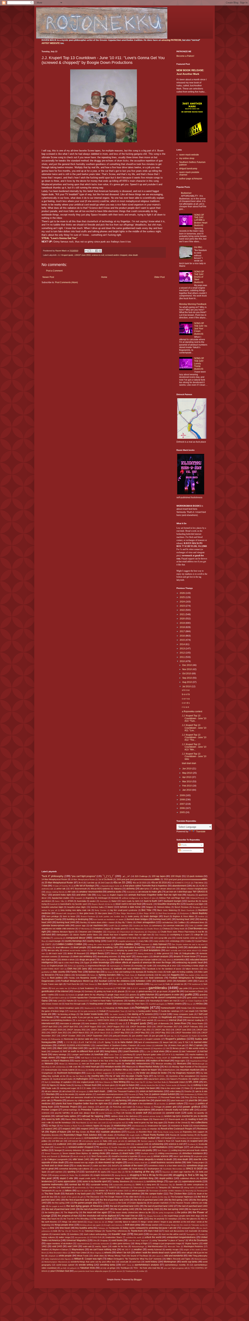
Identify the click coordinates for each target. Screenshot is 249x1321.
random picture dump (152, 1116)
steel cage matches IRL (184, 1172)
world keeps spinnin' (65, 1265)
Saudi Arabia (180, 1141)
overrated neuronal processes (110, 1094)
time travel (65, 1228)
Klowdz (102, 1039)
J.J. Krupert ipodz (65, 255)
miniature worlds (113, 1066)
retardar (153, 1129)
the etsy (163, 1197)
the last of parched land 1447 (94, 1209)
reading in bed (195, 1119)
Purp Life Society (124, 1113)
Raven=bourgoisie (107, 1119)
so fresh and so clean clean (55, 1165)
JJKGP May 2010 (121, 1032)
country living (93, 941)
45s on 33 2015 (139, 883)
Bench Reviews (182, 907)
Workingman (170, 1261)
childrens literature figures (63, 932)
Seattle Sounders (118, 1147)
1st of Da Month (105, 879)
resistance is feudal (179, 1126)
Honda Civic (186, 1008)
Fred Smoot (89, 984)
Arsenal (114, 898)
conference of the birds (126, 938)
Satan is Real (164, 1141)
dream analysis (160, 956)
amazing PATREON (171, 40)
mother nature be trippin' (145, 1070)
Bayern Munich (98, 904)
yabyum (73, 1268)
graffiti (188, 994)
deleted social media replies (75, 950)
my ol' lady (114, 1076)
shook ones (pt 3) (80, 1156)
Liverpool (55, 1051)
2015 (182, 640)
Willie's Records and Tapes (178, 1259)
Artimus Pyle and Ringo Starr (172, 898)
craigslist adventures (126, 941)
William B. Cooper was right (88, 1259)
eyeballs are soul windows (127, 968)
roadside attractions (111, 1132)
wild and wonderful (173, 1255)
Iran (103, 1023)
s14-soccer (73, 1141)
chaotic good (119, 928)
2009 (182, 795)
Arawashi (78, 898)
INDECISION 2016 (105, 1020)
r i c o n (185, 707)
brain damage (151, 916)
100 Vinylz (176, 876)
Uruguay (104, 1240)
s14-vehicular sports (90, 1141)
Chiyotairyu (152, 932)
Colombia (46, 938)
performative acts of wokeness (143, 1097)
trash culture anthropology (95, 1234)
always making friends (55, 892)
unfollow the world (133, 1237)
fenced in (49, 975)
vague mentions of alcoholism (59, 1243)
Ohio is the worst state (170, 1088)
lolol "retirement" (189, 1051)
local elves (159, 1051)
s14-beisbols (109, 1138)
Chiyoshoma (139, 932)
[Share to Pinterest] (100, 251)
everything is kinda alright (192, 966)
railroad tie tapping (92, 1115)
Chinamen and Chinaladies (90, 932)
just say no (171, 1036)
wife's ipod (156, 1256)
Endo (44, 966)
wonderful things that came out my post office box (93, 1262)
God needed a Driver (193, 991)
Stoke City (73, 1175)
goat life (175, 991)
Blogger (138, 1279)
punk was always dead (84, 1113)
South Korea (137, 1169)
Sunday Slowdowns (121, 1181)
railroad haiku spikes (66, 1116)
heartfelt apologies (156, 1004)
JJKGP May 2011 (142, 1032)
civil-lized (46, 934)
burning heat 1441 (162, 919)
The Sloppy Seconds (152, 1216)
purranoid (157, 1113)
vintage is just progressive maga (166, 1243)
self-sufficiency (196, 1147)
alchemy (130, 888)
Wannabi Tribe (174, 1246)
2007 (182, 804)
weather (138, 1249)
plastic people (120, 1103)
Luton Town (114, 1055)
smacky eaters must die (137, 1163)
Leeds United (145, 1045)
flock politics (56, 978)
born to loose (69, 916)
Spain (44, 1172)
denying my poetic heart (128, 950)
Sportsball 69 (91, 1172)
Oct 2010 (187, 673)
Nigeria (53, 1085)
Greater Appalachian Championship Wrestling (90, 997)
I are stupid (189, 1011)
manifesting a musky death (155, 1058)
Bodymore (184, 913)
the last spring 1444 (174, 1209)
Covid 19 (110, 941)
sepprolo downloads (94, 1150)
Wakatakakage (138, 1246)
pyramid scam (173, 1113)
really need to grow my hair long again (146, 1122)
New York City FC (138, 1082)
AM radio (71, 892)
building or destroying (77, 919)
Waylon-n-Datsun (60, 1249)
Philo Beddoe (199, 1097)
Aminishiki (131, 892)
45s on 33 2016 (159, 882)
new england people (85, 1082)
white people (65, 1255)
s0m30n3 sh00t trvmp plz (55, 1138)
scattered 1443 (104, 1144)
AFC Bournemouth (78, 889)
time (52, 1228)
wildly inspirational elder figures (58, 1259)
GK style (131, 991)
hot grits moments (88, 1011)
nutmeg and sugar (68, 1088)
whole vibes (99, 1256)
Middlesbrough (198, 1064)
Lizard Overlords (130, 1051)
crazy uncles (159, 941)
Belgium (149, 907)
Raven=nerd (158, 1119)
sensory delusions (73, 1150)
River (92, 1132)
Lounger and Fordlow (81, 1054)
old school (66, 1091)
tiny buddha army (84, 1228)
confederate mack (102, 938)
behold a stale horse (130, 907)
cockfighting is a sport (180, 935)
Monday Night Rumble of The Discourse (189, 1067)
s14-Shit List (57, 1141)
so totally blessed (81, 1165)
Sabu (105, 1141)
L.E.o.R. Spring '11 (105, 1042)
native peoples (135, 1079)
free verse (118, 984)
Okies (187, 1088)
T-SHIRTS (111, 1187)
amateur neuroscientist (90, 891)
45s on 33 (119, 882)
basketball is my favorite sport (74, 904)
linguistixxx (158, 1048)
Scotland (191, 1144)
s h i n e (186, 690)
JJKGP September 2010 (97, 1036)
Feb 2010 (187, 785)
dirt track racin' (55, 953)
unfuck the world (153, 1237)
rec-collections (199, 1122)
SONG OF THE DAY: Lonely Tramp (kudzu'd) (199, 363)
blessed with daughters (66, 913)
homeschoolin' (168, 1008)
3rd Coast (105, 883)
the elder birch (132, 1197)
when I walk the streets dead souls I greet (156, 1252)
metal (128, 1063)
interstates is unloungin (70, 1023)
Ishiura (112, 1023)
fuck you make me (59, 988)
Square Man (116, 1172)
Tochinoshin (114, 1228)
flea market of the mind (195, 975)
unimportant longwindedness (181, 1237)
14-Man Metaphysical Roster (54, 879)
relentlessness (138, 1126)
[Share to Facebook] (96, 251)
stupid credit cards (87, 1178)
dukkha (103, 960)
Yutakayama (130, 1271)
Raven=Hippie (142, 1119)
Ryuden (204, 1135)
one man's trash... (98, 1091)
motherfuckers (168, 1070)
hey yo (189, 1004)
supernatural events (192, 1181)
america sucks (114, 891)
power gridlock (191, 1106)
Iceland (144, 1017)
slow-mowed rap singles (110, 1162)
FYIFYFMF (121, 988)
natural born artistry (157, 1079)
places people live (141, 1100)
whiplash (52, 1256)
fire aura (162, 975)
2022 (182, 610)
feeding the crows (155, 972)
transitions (74, 1234)
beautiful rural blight (194, 904)
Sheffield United (147, 1153)
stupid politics (166, 1178)
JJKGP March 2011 (80, 1032)
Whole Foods (83, 1256)
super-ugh (173, 1181)
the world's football (103, 1218)
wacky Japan (101, 1246)
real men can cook (98, 1123)
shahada (114, 1153)
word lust (136, 1262)
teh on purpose (138, 1190)
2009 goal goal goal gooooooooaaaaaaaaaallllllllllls (138, 879)
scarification (47, 1144)
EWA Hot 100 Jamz (77, 968)
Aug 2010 (187, 682)
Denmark (110, 950)
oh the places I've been (143, 1088)
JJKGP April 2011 (70, 1026)
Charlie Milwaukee (136, 929)
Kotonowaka (113, 1039)
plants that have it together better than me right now (82, 1103)
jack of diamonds (161, 1023)
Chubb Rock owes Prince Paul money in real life (182, 932)
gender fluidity (199, 988)
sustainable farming (99, 1184)
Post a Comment (54, 270)
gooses (133, 995)
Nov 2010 (187, 669)
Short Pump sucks (99, 1156)
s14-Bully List (125, 1138)
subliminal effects (188, 1178)
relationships (120, 1125)
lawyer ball (167, 1042)
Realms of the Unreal (177, 1122)
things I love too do (95, 1222)
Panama (131, 1094)
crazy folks (144, 941)
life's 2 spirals (196, 1045)
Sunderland (138, 1182)
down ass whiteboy (82, 956)
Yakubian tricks (87, 1268)
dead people (79, 947)
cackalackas (167, 922)
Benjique (196, 907)
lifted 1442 (62, 1048)
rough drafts (135, 1135)
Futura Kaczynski (105, 988)
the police (182, 1212)
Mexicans (181, 1063)
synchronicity (80, 1188)
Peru (187, 1097)
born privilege (52, 916)
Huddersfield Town (116, 1011)
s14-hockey (181, 1138)
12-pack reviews (194, 876)
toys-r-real (153, 1231)
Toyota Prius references (116, 1231)
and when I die (83, 895)
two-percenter (80, 1237)
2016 (182, 636)
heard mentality (124, 1004)
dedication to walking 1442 (137, 947)
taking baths (189, 1188)
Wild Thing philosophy (198, 1256)
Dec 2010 (187, 665)
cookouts (145, 938)
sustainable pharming (122, 1185)
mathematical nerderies (133, 1060)
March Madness (61, 1060)
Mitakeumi (130, 1067)
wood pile (124, 1262)
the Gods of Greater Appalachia (132, 1203)
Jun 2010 (187, 768)
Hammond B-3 (83, 1001)
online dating (175, 1091)
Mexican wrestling (164, 1063)
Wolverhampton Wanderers (55, 1262)
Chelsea (166, 928)
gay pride (183, 988)
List (167, 1048)
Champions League (101, 928)
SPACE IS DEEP (194, 1168)
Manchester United (131, 1057)
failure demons (192, 969)
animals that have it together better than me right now (155, 895)
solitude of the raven (133, 1165)
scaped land (196, 1141)
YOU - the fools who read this (146, 1268)
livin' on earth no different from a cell (81, 1051)
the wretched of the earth (130, 1218)
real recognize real (117, 1123)
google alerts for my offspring (91, 995)
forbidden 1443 (164, 981)
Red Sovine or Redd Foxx (71, 1126)
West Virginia (95, 1253)
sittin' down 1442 (102, 1159)
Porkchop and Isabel (122, 1107)
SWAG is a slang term (145, 1184)
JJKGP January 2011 (76, 1030)
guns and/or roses (195, 997)
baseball (53, 904)
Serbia (110, 1150)
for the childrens (121, 981)
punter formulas (105, 1113)
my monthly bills (95, 1076)
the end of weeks (149, 1197)
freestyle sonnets (135, 984)
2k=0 (80, 883)
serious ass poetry (143, 1150)
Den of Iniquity (96, 950)
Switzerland (66, 1187)
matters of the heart (160, 1060)
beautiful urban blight (76, 907)
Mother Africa (121, 1070)
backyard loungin (172, 901)
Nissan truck (90, 1085)
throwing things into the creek (175, 1225)
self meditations (160, 1147)
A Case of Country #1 (62, 886)
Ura (94, 1240)
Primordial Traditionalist (93, 1109)
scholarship (158, 1144)
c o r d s (186, 703)
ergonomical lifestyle (97, 966)
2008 (182, 799)
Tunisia (202, 1234)
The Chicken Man (178, 1193)
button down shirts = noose (102, 922)
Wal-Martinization (155, 1246)
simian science (160, 1156)
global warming (145, 991)
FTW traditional (193, 984)
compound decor (75, 937)
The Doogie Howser (113, 1197)
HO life (99, 1008)
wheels (107, 1252)
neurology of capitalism (61, 1082)
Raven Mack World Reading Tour (80, 1119)
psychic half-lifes (62, 1113)
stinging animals (59, 1175)
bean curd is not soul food (128, 904)
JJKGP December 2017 (167, 1026)
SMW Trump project (195, 1162)
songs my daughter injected (105, 1169)
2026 (182, 593)
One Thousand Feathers (124, 1091)
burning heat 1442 (185, 919)
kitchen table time (86, 1039)
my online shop (186, 158)
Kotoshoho (127, 1039)
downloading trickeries (107, 956)
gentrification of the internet (55, 991)
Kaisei (194, 1036)
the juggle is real (56, 1206)
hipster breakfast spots (69, 1008)
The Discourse (92, 1197)
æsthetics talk (47, 889)
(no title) (198, 247)
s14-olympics (194, 1138)
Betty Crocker (100, 910)
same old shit (118, 1141)
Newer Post (48, 277)
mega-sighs (180, 1061)
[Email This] (86, 251)
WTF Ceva (126, 1265)
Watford (45, 1249)
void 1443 (57, 1246)
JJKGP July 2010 (122, 1030)
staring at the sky (144, 1171)
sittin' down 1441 (81, 1159)
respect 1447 (123, 1128)
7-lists (44, 885)
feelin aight (171, 972)
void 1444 (72, 1246)
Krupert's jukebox (176, 1038)
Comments (186, 850)
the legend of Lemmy (198, 1209)
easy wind (166, 960)
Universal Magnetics (76, 1240)
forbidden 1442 (143, 981)
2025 (182, 597)
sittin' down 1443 (124, 1159)
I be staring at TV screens (140, 1014)
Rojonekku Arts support (193, 1132)
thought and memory (113, 1225)
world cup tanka (189, 1261)
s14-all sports (75, 1138)
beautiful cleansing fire (168, 904)
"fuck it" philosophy (52, 876)
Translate (200, 831)
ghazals (121, 991)
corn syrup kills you (162, 938)
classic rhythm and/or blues (85, 935)
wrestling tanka (107, 1265)
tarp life (58, 1191)
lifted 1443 (78, 1048)
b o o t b (186, 694)
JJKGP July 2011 (143, 1030)
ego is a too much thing (68, 962)
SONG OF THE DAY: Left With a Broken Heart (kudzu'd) (200, 220)
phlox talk (46, 1100)
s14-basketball (91, 1138)
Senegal (57, 1150)
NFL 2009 (193, 1082)
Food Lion (138, 978)
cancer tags (80, 925)
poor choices (88, 1107)
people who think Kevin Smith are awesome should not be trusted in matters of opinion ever (85, 1097)
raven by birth (53, 1119)
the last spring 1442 (124, 1209)
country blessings (73, 941)
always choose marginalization (194, 889)
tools (55, 1231)
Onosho (187, 1091)
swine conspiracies (195, 1184)
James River (180, 1023)
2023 (182, 606)
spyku (103, 1172)
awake (93, 901)
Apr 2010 (187, 777)
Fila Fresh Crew (127, 975)
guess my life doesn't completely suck (163, 997)
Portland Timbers (143, 1107)
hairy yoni (57, 1001)
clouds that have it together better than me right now (127, 935)
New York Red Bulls (157, 1082)
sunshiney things (154, 1181)
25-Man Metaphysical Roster (59, 882)
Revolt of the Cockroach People (176, 1128)
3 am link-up (91, 883)
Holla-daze (123, 1008)
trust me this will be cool (172, 1234)
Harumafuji (154, 1001)
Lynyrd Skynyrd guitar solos (148, 1054)
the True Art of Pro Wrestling (76, 1219)
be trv (110, 904)
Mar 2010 (187, 781)
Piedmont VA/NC (103, 1100)
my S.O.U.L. (159, 1076)
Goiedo (71, 995)
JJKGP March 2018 (102, 1033)
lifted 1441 (47, 1048)
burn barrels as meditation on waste (108, 919)
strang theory (120, 1175)
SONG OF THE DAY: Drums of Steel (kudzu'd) (199, 277)
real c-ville (46, 1122)
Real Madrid (81, 1123)
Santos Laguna (147, 1141)
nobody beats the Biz (149, 1085)
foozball (103, 981)
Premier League (50, 1109)
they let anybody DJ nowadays (163, 1219)
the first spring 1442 (178, 1200)
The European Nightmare (182, 1197)
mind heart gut (92, 1066)
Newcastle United (177, 1082)
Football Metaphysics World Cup (77, 981)
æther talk (61, 889)
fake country (59, 972)
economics (179, 959)
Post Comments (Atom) (66, 282)
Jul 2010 (186, 686)
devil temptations (151, 950)
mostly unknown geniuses (99, 1070)
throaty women (151, 1225)
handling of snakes (136, 1001)
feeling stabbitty (186, 972)
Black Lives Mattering (167, 910)
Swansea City (166, 1185)
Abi (193, 886)
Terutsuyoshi (202, 1191)
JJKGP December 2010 (140, 1026)
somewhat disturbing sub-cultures (74, 1169)
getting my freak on (105, 991)
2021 (182, 614)
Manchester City (111, 1057)
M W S (169, 1055)
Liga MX (92, 1048)
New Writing (120, 1082)
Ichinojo (154, 1017)
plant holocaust (177, 1100)
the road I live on (129, 1215)
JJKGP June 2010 (82, 255)
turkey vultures (48, 1237)
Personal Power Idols (170, 1097)
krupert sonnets (153, 1039)
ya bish (64, 1268)
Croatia (187, 941)
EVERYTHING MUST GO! (53, 969)
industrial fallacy (127, 1020)
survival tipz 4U (77, 1184)
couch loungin (54, 941)
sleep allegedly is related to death (155, 1159)
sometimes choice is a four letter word (165, 1165)
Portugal (157, 1107)
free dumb (103, 984)
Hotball (102, 1011)
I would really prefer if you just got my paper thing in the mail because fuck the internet (98, 1017)
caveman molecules (175, 925)
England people (56, 966)
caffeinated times (196, 922)
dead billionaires (63, 947)
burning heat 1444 (66, 922)
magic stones (48, 1057)
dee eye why (53, 950)
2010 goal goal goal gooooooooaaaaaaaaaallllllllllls (185, 879)
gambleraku (158, 988)
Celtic (191, 926)
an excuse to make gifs (149, 891)
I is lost (162, 1014)
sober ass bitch (100, 1165)
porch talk (104, 1107)
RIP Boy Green (79, 1132)
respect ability (141, 1129)
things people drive (64, 1225)
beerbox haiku (97, 907)
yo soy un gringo (108, 1268)
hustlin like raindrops (170, 1011)
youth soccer (116, 1271)
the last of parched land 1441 (124, 1206)
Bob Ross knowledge (168, 913)
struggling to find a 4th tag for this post (149, 1175)
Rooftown (121, 1135)
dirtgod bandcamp (188, 168)
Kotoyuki (139, 1039)
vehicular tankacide (101, 1244)
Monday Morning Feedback (192, 304)
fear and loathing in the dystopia (129, 972)
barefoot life (193, 901)
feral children (65, 975)
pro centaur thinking (118, 1110)
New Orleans (104, 1082)
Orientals (50, 1094)
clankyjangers (62, 935)
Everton (127, 966)
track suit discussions (174, 1231)
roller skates (108, 1135)
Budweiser (186, 193)
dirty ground (127, 953)
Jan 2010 (187, 790)
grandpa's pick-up (58, 998)
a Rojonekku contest (192, 711)
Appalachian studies (61, 898)
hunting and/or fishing (147, 1011)
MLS (166, 1067)
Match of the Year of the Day (105, 1061)
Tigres (44, 1228)
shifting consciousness (168, 1153)
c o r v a (186, 698)
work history (151, 1261)
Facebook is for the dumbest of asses (164, 969)
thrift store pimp (132, 1225)
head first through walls (75, 1004)
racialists (46, 1116)
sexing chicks (99, 1153)
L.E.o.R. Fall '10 (84, 1042)
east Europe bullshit (148, 960)
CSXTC (48, 944)
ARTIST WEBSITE (51, 43)
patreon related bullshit (163, 1094)
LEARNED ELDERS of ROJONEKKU (73, 1045)
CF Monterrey (84, 929)
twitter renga (64, 1237)
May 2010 (187, 773)
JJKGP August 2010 (92, 1026)
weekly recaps (172, 1249)
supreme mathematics (53, 1184)
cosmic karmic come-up (187, 938)
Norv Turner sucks (168, 1085)
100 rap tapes (159, 876)
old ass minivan (51, 1091)
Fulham (74, 988)
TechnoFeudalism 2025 (118, 1191)
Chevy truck (178, 928)
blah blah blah (189, 763)
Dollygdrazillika (188, 953)
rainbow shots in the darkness (124, 1116)
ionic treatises (91, 1023)
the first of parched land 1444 (149, 1200)
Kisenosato (69, 1039)
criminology (175, 941)
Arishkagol (102, 898)
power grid (171, 1107)
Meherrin (49, 1063)
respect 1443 (87, 1128)
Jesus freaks (197, 1023)
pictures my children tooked (79, 1100)
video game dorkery (121, 1243)
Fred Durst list (73, 984)
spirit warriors (56, 1172)
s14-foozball (166, 1138)
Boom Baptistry (199, 913)
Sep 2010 (187, 678)
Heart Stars (140, 1004)
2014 (182, 644)
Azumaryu (104, 901)
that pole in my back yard (78, 1193)
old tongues (81, 1091)
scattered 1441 (64, 1144)
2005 (182, 812)
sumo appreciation (67, 1181)
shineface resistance (192, 1153)
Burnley (83, 922)
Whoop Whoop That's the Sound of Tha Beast (128, 1256)
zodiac (142, 1271)
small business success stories (166, 1162)
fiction (92, 975)
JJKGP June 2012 (58, 1032)
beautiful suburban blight (52, 907)
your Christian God (59, 1271)
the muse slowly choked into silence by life (131, 1212)
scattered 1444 (123, 1144)
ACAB (201, 886)
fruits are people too (174, 984)
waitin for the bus (120, 1246)
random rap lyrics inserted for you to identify (185, 1116)
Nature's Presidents (179, 1079)
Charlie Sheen (153, 929)
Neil (46, 1082)
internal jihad (175, 1020)
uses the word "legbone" (138, 1240)
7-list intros (198, 883)
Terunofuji (189, 1191)
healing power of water (101, 1003)
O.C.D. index (85, 1088)
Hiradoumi (88, 1008)
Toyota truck (137, 1231)
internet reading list (195, 1020)
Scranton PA (59, 1147)
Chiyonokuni (125, 932)
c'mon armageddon (145, 922)
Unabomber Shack (113, 1237)
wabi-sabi (87, 1246)
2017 (182, 631)
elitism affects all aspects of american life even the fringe (143, 962)
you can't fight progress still (175, 1268)
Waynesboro (78, 1249)
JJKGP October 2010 (71, 1036)
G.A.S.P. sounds (138, 988)
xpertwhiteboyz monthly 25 (177, 1265)
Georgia (77, 991)
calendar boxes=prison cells (56, 925)
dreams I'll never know (185, 956)
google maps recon (116, 995)
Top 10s (64, 1231)
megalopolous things (198, 1061)
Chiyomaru (111, 932)
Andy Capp (101, 895)
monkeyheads (51, 1070)
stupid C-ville (66, 1178)
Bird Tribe (146, 910)
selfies (45, 1150)
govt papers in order (169, 994)
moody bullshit (68, 1070)
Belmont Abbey (164, 907)
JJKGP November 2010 (185, 1032)
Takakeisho (125, 1188)
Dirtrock (114, 953)
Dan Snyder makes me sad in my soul (188, 944)
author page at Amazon (190, 178)
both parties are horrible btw (111, 916)
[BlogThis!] (90, 251)
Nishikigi (77, 1085)
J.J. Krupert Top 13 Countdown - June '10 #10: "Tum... (194, 718)
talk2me (201, 1188)
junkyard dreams (120, 1036)
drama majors (142, 956)
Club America (160, 935)
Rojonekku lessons (50, 1135)
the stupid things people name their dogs (182, 1216)
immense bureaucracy (193, 1017)
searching (104, 1147)
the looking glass (52, 1212)
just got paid (157, 1036)
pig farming (121, 1100)
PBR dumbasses (187, 1094)
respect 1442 (69, 1128)
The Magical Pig (71, 1212)
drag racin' (126, 956)
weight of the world (192, 1250)
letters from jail (177, 1045)
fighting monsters (107, 975)
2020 (182, 618)
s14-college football (145, 1138)
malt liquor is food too (90, 1058)
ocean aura (122, 1088)
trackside (193, 1231)
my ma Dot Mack (76, 1076)
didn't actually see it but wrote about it (182, 950)
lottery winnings (60, 1054)
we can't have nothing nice (103, 1249)
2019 (182, 623)
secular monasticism (139, 1147)
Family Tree (76, 972)
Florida (72, 978)
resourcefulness (200, 1126)
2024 (182, 601)
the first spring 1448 (61, 1203)
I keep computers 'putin (183, 1014)
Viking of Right (141, 1243)
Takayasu (163, 1187)
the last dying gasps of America (84, 1205)
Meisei (62, 1064)
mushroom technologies (69, 1073)
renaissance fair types (157, 1126)
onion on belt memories (151, 1091)
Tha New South (52, 1193)
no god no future (126, 1085)
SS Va (128, 1172)
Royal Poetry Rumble (154, 1135)
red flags (52, 1126)
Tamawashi (47, 1190)
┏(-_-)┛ (126, 876)
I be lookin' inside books (92, 1014)
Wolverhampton (200, 1259)
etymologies (115, 966)
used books (117, 1240)
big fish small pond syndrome (123, 910)
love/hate (99, 1054)
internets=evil (48, 1023)
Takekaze (175, 1187)
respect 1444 (105, 1128)
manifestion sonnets (180, 1057)
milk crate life (74, 1067)
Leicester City (161, 1045)
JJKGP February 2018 (52, 1030)
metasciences (143, 1063)
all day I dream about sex (164, 889)
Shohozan (65, 1156)
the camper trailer (154, 1193)
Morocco (81, 1070)
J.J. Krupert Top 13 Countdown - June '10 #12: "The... (194, 737)
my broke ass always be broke (151, 1073)
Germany (89, 991)
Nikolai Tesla (65, 1085)
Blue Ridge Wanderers (126, 913)
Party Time (143, 1094)
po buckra (161, 1104)
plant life (193, 1100)
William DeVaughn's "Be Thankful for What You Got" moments (134, 1259)
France (201, 981)
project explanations (140, 1109)
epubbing (80, 966)
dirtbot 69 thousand (76, 953)
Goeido (62, 995)
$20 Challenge (141, 876)
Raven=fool (124, 1119)
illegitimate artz (169, 1017)
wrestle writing (86, 1265)
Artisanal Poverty (197, 898)
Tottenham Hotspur (93, 1231)
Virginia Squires (192, 1243)
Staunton (166, 1172)
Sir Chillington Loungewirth (56, 1159)
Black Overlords (187, 910)
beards (149, 904)
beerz (110, 907)
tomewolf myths (189, 1228)
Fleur (44, 978)
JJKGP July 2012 (162, 1030)
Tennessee (154, 1191)
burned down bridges (137, 919)
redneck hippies (92, 1126)
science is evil (98, 255)
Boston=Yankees (88, 916)
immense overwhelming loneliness (57, 1020)
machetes (180, 1054)
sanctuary (132, 1141)
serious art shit (124, 1150)
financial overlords (146, 975)
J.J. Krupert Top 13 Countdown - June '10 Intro (194, 756)
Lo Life (147, 1051)
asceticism (46, 901)
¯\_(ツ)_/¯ (108, 876)
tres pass (153, 1234)
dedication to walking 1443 (169, 947)
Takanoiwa (137, 1188)
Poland (191, 1104)
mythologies (82, 1079)
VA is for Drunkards (198, 1240)
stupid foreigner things (110, 1178)
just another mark (140, 1036)
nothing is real (200, 1085)
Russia (173, 1135)
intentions (161, 1020)
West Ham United (78, 1252)
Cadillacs (182, 922)
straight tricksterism (102, 1175)
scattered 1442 (84, 1144)
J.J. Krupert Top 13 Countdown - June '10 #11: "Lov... (194, 728)
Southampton (153, 1169)
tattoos (68, 1190)
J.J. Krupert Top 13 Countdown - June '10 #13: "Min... (194, 747)
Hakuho (70, 1001)
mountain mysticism (190, 1070)
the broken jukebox (130, 1193)
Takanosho (150, 1188)
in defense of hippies (85, 1020)
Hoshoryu (73, 1011)
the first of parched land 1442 (80, 1200)
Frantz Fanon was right (52, 984)
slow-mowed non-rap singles (81, 1162)
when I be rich (123, 1252)
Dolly (176, 953)
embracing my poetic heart (189, 962)
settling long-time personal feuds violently (189, 1150)
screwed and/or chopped (116, 255)
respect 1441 (51, 1128)
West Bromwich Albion (58, 1253)
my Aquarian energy (124, 1073)
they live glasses (189, 1219)
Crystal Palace (200, 941)
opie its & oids (201, 1091)
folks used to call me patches (116, 978)
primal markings (70, 1110)
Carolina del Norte (140, 926)
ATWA (70, 901)
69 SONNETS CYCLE (181, 883)
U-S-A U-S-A (96, 1237)
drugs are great (87, 959)
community (58, 938)
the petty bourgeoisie (165, 1213)
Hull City (131, 1011)
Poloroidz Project (68, 1107)
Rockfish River (145, 1132)
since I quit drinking (181, 1156)
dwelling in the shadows (122, 959)
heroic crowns (175, 1003)
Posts (184, 845)
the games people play (85, 1203)
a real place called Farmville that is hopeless (145, 885)
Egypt (86, 962)
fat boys (108, 972)
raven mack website (189, 154)
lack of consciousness (148, 1042)
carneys (124, 925)
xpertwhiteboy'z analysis (147, 1265)
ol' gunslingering (200, 1088)
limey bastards (144, 1048)
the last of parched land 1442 (158, 1206)
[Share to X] (93, 251)
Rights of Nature (58, 1132)
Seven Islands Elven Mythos (75, 1153)
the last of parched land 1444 (60, 1209)
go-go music (162, 991)
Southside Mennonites (172, 1169)
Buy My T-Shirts (125, 922)
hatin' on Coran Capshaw (191, 1001)
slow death (133, 255)
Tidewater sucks (198, 1225)
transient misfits (59, 1234)
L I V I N (68, 1042)
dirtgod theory (97, 953)
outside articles (85, 1094)
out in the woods (67, 1094)
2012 (182, 652)
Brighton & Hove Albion (183, 916)
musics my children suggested (99, 1073)
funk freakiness (87, 988)
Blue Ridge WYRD (147, 913)
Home (104, 277)
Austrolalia (81, 901)
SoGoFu (115, 1165)
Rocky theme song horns (168, 1132)
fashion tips (94, 972)
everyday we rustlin (143, 966)
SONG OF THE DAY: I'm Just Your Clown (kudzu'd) (200, 328)
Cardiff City (113, 926)
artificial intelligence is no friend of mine (139, 898)
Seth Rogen (162, 1150)
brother (201, 916)
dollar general (163, 953)
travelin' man (119, 1234)
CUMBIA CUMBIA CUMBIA (68, 944)
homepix (142, 1007)
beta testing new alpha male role (75, 910)
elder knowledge (101, 962)
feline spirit (202, 972)
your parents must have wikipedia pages (91, 1271)
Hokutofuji (109, 1008)
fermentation (81, 975)
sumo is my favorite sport (95, 1181)
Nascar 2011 (99, 1079)
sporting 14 (73, 1171)
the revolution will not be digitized (99, 1215)
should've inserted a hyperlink (124, 1156)
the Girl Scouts (108, 1203)
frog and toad (156, 984)
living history (111, 1051)
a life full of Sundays (84, 885)
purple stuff (141, 1113)
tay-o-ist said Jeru (84, 1191)
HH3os (199, 1003)
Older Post (159, 277)
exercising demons (101, 969)
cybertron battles (123, 944)
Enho (70, 966)
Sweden (179, 1184)
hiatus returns (48, 1008)
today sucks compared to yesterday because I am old (149, 1228)
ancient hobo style (62, 895)
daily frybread (160, 944)
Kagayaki (184, 1036)
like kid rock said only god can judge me (117, 1048)
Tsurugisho (190, 1234)
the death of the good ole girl (70, 1197)
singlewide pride (200, 1156)
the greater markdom (159, 1203)
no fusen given (108, 1085)
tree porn (138, 1234)
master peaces (81, 1061)
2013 (182, 648)
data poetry (47, 947)
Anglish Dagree (116, 895)
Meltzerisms (73, 1064)
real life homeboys (63, 1122)
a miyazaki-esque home (110, 886)
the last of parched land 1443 (192, 1206)
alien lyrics (144, 889)
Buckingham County (52, 919)
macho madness (196, 1054)
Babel (114, 901)
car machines (96, 925)
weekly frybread (154, 1249)
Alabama (118, 889)
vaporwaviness (83, 1244)
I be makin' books (116, 1014)
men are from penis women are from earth (101, 1063)
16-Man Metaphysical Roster (83, 879)
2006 (182, 808)
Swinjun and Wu (49, 1187)
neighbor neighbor (199, 1079)
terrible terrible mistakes (172, 1191)
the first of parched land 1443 (114, 1200)
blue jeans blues (105, 913)
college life (198, 935)
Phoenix (58, 1100)
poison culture (176, 1103)
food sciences (156, 978)
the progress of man (68, 1215)
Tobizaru (101, 1228)
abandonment (179, 885)
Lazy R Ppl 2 (184, 1042)
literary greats (179, 1048)
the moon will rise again (95, 1212)
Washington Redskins (193, 1246)
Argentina (90, 898)
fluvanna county (88, 978)
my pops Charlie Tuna (137, 1076)
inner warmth (147, 1020)
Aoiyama (191, 895)
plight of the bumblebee (142, 1103)
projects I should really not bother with (175, 1109)
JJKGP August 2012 (115, 1026)
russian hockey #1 (188, 1135)
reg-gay (106, 1126)
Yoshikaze (125, 1268)
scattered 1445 (141, 1144)
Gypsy (45, 1000)
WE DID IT (126, 1250)
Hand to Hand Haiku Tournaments (108, 1001)
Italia (120, 1024)
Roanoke (131, 1132)
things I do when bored (72, 1222)
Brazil (166, 916)
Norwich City (185, 1085)
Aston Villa (59, 901)
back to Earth (150, 901)
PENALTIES (202, 1094)
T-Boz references (96, 1188)
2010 (182, 661)
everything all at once (166, 966)
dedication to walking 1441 (105, 947)
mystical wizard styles (63, 1079)
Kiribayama (55, 1039)
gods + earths (48, 995)
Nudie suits (51, 1088)
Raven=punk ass (176, 1119)
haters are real (169, 1001)
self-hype (178, 1147)
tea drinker (100, 1190)
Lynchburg (127, 1054)
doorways (65, 956)
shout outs (145, 1156)
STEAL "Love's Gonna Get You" (59, 238)
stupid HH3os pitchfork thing (139, 1178)
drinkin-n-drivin (68, 960)
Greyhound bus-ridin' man (126, 997)
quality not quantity (195, 1113)
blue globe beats (86, 913)
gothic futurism (147, 994)
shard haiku (128, 1153)
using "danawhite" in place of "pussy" (168, 1240)
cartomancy (157, 925)
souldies (124, 1169)
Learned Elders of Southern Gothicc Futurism (116, 1045)
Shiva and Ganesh (49, 1156)
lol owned (174, 1051)
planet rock (160, 1100)
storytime (85, 1175)
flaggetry (175, 975)
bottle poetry (133, 916)
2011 (182, 657)
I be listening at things (66, 1014)
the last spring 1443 (149, 1209)
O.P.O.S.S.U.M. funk (105, 1088)
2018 (182, 627)
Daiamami (145, 944)
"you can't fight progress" (83, 876)
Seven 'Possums (52, 1153)
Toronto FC (76, 1231)
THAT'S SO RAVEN (105, 1193)
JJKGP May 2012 (162, 1032)
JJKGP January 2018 (100, 1030)
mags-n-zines (67, 1057)
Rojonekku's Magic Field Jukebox (80, 1135)
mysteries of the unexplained (182, 1076)
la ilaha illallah (125, 1042)
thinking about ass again (90, 1225)
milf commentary (59, 1067)
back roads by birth (130, 901)
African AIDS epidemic (100, 889)
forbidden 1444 (184, 981)
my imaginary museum (183, 1073)
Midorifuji (45, 1067)
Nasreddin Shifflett (117, 1079)
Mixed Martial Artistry (149, 1066)
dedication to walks (197, 947)
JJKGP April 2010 (49, 1026)
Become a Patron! (185, 56)
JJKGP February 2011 (193, 1026)
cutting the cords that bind (98, 944)
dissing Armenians (145, 953)
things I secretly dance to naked (122, 1222)
